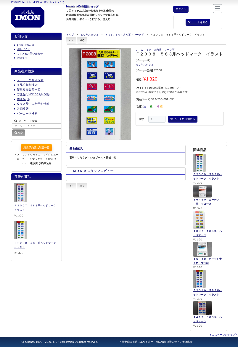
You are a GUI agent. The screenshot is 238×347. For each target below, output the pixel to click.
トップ (70, 34)
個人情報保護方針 (166, 342)
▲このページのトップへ (223, 334)
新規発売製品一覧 (29, 90)
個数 (141, 119)
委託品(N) (23, 99)
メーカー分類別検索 (30, 80)
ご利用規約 (186, 342)
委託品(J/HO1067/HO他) (33, 94)
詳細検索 (23, 109)
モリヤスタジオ (89, 34)
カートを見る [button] (199, 22)
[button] (181, 9)
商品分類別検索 (27, 85)
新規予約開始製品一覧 (36, 147)
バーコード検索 (27, 114)
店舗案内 (22, 58)
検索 (20, 133)
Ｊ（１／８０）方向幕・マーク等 (124, 34)
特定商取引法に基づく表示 (137, 342)
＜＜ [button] (71, 40)
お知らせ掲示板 (26, 45)
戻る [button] (82, 40)
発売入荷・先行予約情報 (33, 104)
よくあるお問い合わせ (30, 53)
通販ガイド (23, 49)
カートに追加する (184, 119)
